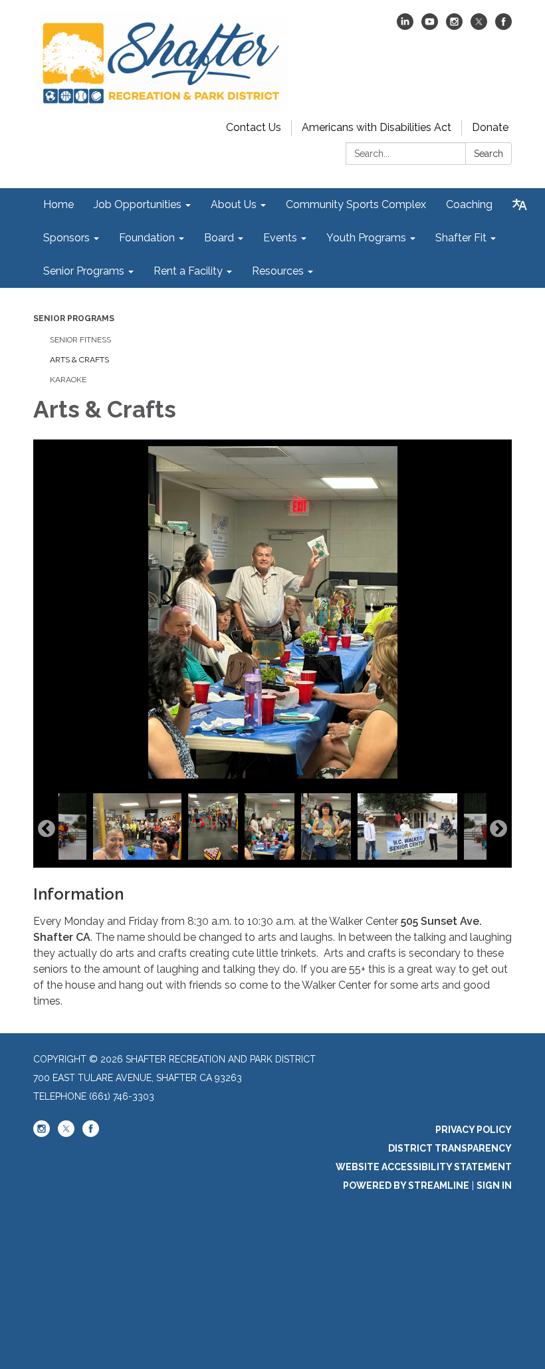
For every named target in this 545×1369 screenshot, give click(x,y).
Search (488, 153)
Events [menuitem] (280, 237)
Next (498, 829)
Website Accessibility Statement (424, 1167)
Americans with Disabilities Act (376, 127)
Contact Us (253, 127)
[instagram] (454, 26)
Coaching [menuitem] (469, 204)
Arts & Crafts (79, 359)
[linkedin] (405, 26)
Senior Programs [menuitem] (83, 271)
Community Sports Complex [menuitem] (356, 204)
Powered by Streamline (406, 1185)
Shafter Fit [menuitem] (461, 237)
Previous (46, 829)
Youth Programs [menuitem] (366, 237)
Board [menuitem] (219, 237)
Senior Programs (73, 318)
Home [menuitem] (58, 204)
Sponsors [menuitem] (66, 237)
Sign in (494, 1185)
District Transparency (450, 1148)
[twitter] (479, 26)
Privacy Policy (473, 1129)
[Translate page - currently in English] (520, 204)
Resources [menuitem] (278, 271)
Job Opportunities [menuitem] (137, 204)
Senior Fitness (80, 339)
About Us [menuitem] (234, 204)
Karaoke (68, 379)
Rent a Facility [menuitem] (188, 271)
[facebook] (503, 26)
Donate (490, 127)
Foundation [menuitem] (147, 237)
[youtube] (429, 26)
